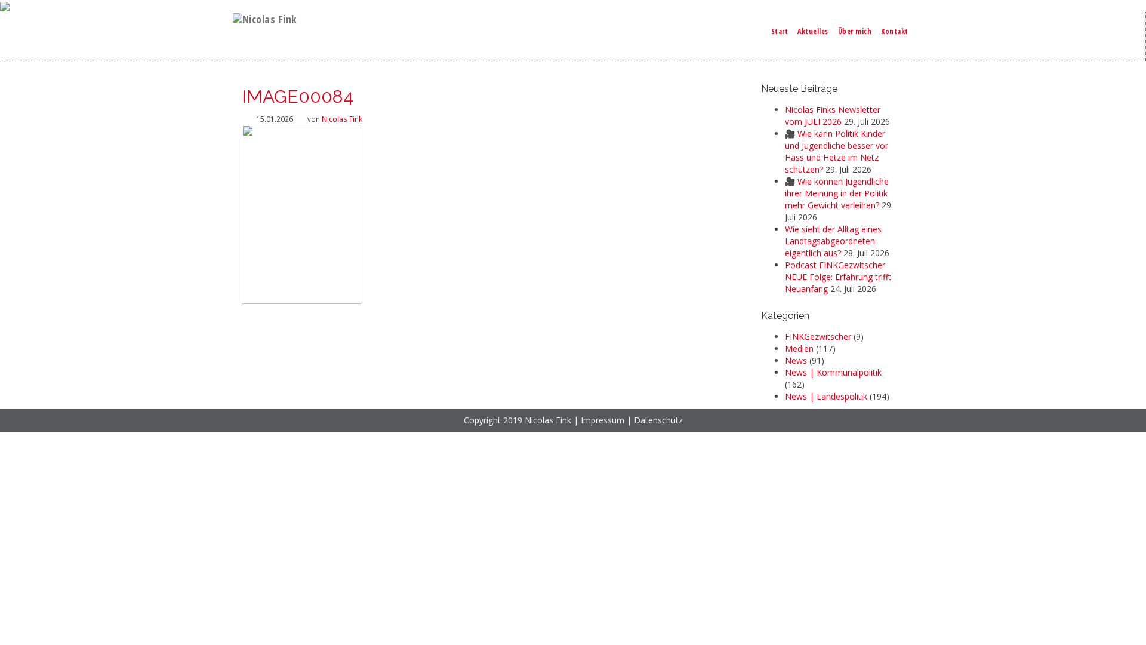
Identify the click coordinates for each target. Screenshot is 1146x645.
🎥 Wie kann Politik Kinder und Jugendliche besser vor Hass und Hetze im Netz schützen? (836, 151)
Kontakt (894, 31)
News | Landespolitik (826, 396)
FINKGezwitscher (818, 336)
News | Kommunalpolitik (833, 372)
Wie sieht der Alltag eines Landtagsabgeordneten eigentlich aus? (833, 241)
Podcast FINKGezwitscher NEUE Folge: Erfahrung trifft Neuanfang (838, 276)
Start (779, 31)
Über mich (855, 31)
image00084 (297, 96)
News (796, 360)
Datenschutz (658, 420)
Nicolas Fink (342, 119)
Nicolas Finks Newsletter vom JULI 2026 (832, 115)
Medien (799, 348)
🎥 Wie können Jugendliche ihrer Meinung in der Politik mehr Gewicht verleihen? (837, 193)
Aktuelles (812, 31)
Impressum (602, 420)
